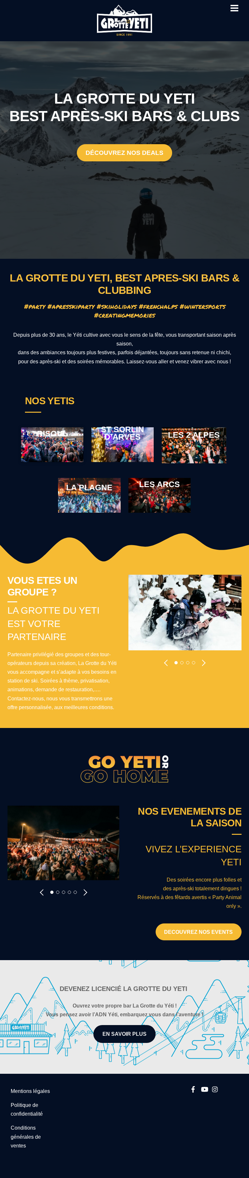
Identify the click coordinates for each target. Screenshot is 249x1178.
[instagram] (215, 1088)
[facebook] (193, 1088)
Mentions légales (30, 1091)
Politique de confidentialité (27, 1109)
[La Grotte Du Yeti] (124, 33)
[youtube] (204, 1088)
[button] (166, 662)
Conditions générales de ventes (26, 1136)
